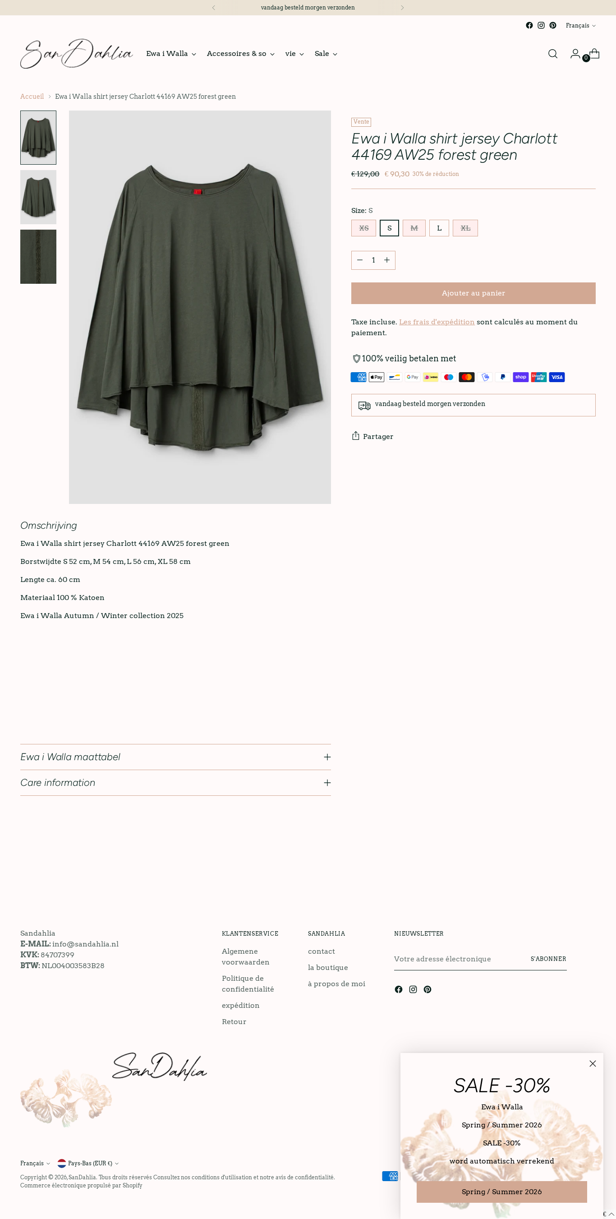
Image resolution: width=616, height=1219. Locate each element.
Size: (361, 210)
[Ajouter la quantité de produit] (387, 260)
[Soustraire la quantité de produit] (360, 260)
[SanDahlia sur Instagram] (541, 25)
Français (577, 25)
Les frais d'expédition (437, 322)
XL (465, 228)
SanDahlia (82, 1177)
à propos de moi (336, 983)
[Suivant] (402, 7)
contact (321, 951)
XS (363, 228)
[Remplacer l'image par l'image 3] (38, 257)
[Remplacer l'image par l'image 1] (38, 138)
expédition (241, 1005)
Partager (378, 436)
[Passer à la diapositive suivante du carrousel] (588, 875)
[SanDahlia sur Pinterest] (553, 25)
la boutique (328, 967)
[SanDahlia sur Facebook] (529, 25)
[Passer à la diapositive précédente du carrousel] (567, 875)
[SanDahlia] (76, 54)
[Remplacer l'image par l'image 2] (38, 197)
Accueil (32, 96)
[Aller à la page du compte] (572, 54)
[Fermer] (593, 1064)
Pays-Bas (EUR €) (90, 1163)
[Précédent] (214, 7)
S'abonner (549, 959)
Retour (234, 1021)
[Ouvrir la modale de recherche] (553, 54)
